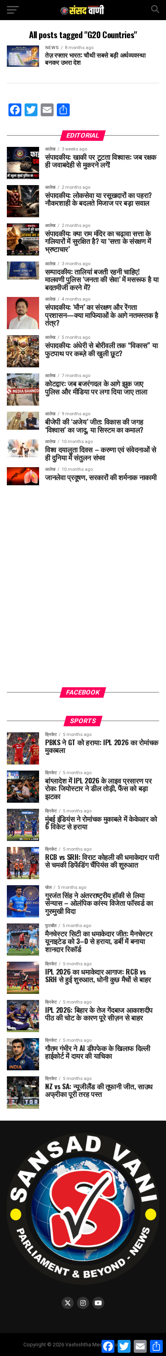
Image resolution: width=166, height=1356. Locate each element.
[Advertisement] (83, 592)
